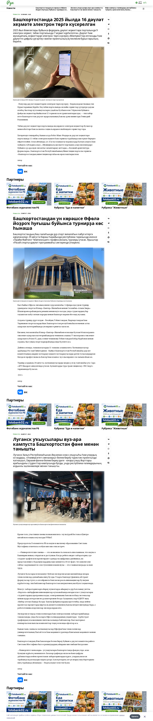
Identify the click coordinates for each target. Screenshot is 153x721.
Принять (134, 716)
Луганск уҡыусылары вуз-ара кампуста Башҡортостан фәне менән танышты (86, 9)
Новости (10, 8)
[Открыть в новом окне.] (22, 171)
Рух (9, 2)
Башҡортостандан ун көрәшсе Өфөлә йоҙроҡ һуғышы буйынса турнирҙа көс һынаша (51, 9)
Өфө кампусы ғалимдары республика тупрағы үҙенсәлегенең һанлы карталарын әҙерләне (120, 9)
